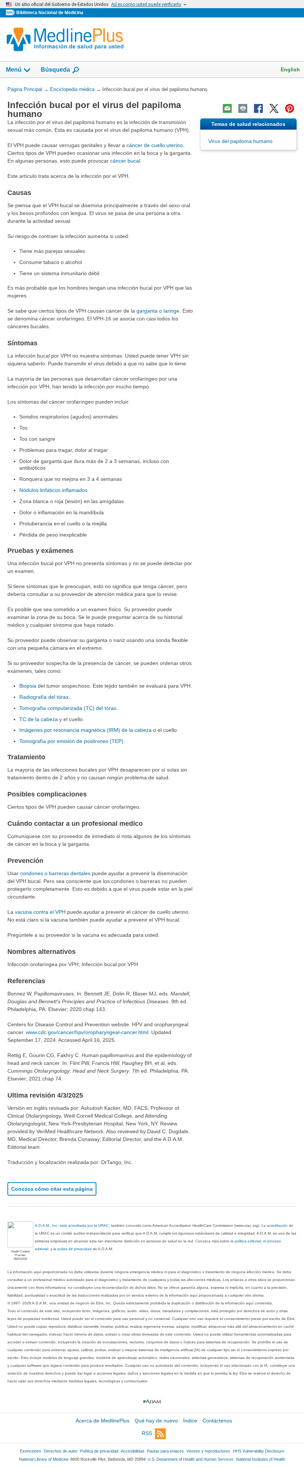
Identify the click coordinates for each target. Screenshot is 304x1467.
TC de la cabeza (38, 719)
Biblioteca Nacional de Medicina (49, 12)
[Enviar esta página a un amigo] (227, 108)
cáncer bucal (125, 161)
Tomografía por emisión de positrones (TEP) (71, 741)
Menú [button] (14, 69)
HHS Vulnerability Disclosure (258, 1451)
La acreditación (274, 1225)
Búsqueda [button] (55, 69)
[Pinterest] (289, 108)
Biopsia (27, 686)
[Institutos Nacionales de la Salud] (11, 13)
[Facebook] (258, 108)
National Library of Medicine (44, 1459)
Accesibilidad (132, 1451)
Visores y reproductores (208, 1451)
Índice (190, 1421)
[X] (274, 108)
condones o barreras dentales (55, 873)
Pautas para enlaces (165, 1451)
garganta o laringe (157, 311)
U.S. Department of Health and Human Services (191, 1459)
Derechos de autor (60, 1451)
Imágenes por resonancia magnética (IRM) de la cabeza (85, 730)
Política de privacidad (99, 1451)
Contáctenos (217, 1421)
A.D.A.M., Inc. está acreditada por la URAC (72, 1225)
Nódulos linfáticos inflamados (53, 490)
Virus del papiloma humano (240, 141)
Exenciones (30, 1451)
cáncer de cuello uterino (154, 145)
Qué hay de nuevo (156, 1421)
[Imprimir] (243, 108)
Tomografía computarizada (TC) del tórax (67, 708)
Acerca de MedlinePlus (102, 1421)
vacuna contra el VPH (40, 912)
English (290, 69)
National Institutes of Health (260, 1459)
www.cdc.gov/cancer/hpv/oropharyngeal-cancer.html (87, 1032)
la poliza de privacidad (72, 1249)
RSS (147, 1434)
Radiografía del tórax (44, 697)
